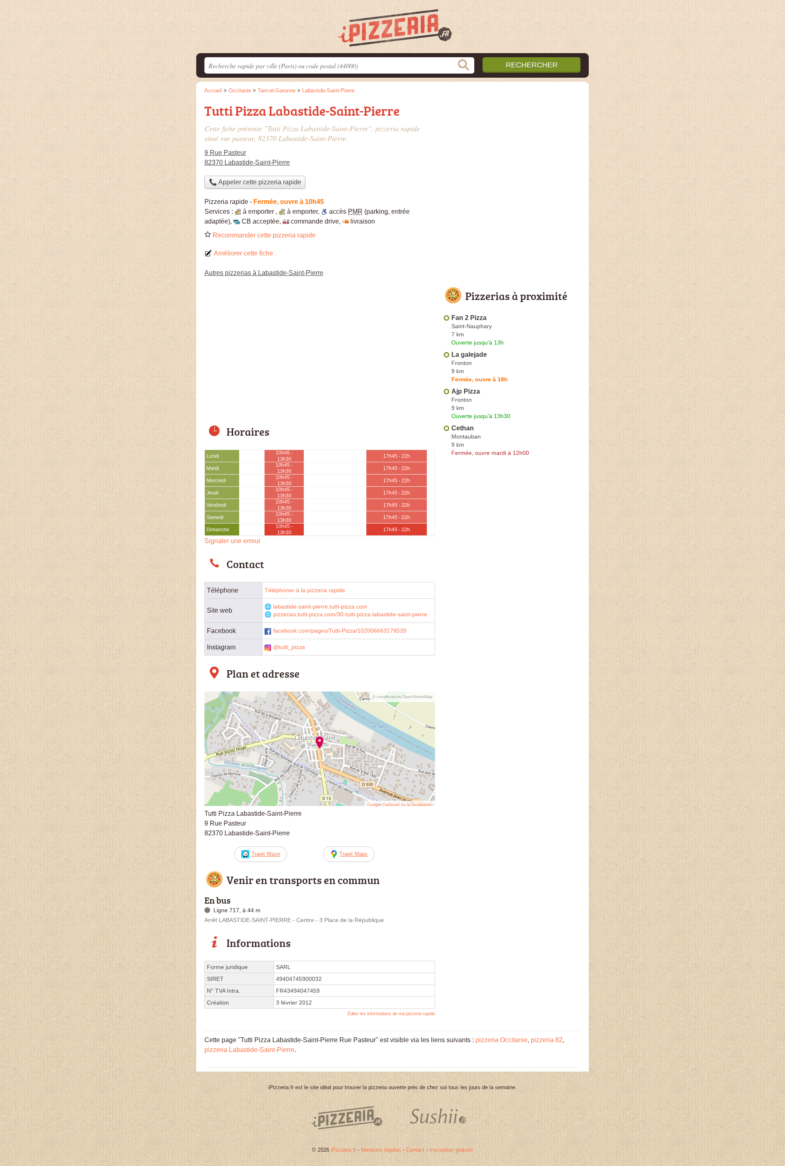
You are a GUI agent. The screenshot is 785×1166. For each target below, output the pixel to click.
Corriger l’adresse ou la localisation (400, 804)
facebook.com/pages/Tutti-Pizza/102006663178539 (339, 631)
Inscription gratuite (451, 1150)
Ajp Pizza (465, 391)
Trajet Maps (353, 854)
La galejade (469, 354)
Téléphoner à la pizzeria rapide (305, 590)
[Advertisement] (319, 356)
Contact (415, 1150)
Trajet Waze (265, 854)
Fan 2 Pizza (469, 317)
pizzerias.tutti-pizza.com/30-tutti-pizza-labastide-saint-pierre (350, 614)
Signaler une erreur (232, 540)
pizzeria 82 (547, 1039)
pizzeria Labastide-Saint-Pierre (249, 1049)
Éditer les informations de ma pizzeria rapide (391, 1013)
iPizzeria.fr (343, 1150)
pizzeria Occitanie (501, 1039)
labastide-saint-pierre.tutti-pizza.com (320, 607)
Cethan (462, 428)
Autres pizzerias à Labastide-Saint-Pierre (263, 272)
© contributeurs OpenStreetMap (402, 696)
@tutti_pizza (289, 647)
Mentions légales (381, 1150)
